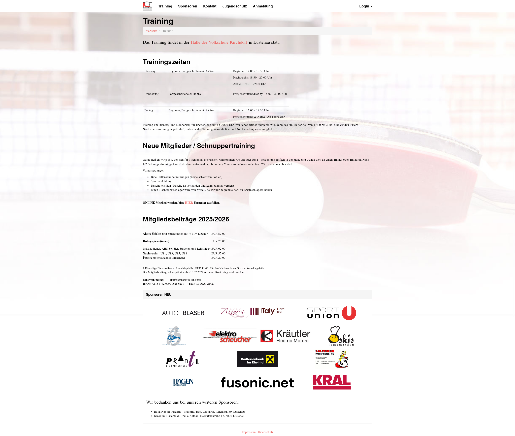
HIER (189, 202)
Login (364, 6)
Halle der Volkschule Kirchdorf (219, 42)
